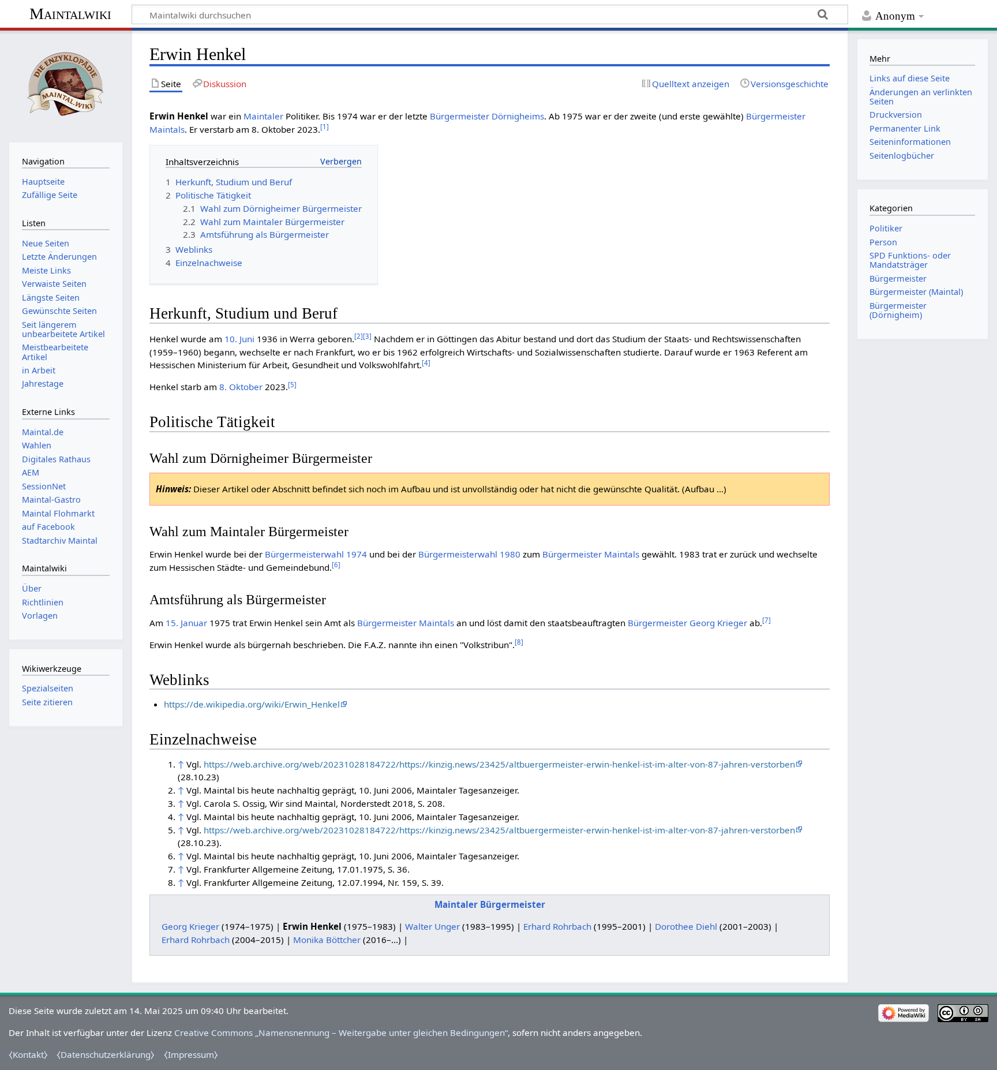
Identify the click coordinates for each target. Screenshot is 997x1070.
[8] (519, 642)
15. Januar (186, 622)
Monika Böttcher (327, 939)
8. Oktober (241, 386)
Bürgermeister (459, 116)
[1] (324, 126)
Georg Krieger (718, 622)
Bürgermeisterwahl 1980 (469, 554)
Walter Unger (432, 926)
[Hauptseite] (65, 85)
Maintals (167, 129)
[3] (367, 336)
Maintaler (263, 116)
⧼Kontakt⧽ (28, 1054)
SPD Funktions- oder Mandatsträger (910, 260)
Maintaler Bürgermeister (489, 904)
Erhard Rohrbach (557, 926)
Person (883, 242)
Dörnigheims (518, 116)
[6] (336, 564)
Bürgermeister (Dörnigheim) (898, 310)
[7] (766, 620)
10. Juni (239, 339)
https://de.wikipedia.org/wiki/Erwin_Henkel (252, 704)
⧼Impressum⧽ (191, 1054)
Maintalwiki (70, 14)
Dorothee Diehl (686, 926)
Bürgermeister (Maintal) (916, 291)
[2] (358, 336)
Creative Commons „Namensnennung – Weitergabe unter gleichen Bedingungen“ (341, 1032)
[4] (426, 362)
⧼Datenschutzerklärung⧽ (106, 1054)
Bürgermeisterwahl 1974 (316, 554)
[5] (292, 384)
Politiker (885, 228)
